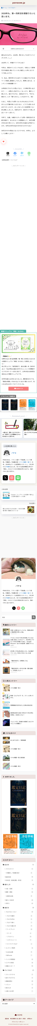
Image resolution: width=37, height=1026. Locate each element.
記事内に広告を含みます (17, 49)
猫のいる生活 (19, 900)
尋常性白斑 (19, 896)
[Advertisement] (18, 247)
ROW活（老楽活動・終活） (19, 880)
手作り (19, 903)
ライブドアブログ (19, 944)
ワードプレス (19, 929)
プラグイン (19, 937)
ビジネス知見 (19, 963)
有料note (19, 955)
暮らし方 (19, 884)
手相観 (8, 467)
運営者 (7, 1018)
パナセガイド (19, 869)
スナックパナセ (19, 974)
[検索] (34, 617)
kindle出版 (19, 952)
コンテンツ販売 (19, 948)
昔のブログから (19, 978)
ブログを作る (19, 919)
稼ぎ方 (19, 908)
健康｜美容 (19, 892)
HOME (19, 1015)
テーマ (19, 933)
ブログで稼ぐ (19, 922)
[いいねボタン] (3, 141)
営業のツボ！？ (19, 966)
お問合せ (29, 1018)
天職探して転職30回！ (19, 873)
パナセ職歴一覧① (24, 462)
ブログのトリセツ (19, 912)
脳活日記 (19, 877)
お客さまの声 (18, 991)
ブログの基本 (19, 916)
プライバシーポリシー (18, 1022)
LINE (18, 481)
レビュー (19, 984)
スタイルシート (19, 940)
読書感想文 (19, 981)
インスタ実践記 (19, 959)
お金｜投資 (19, 889)
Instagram (11, 481)
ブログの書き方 (19, 926)
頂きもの (19, 988)
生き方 (19, 865)
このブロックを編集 (30, 732)
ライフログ (13, 160)
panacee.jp (18, 2)
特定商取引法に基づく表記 (18, 1018)
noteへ (18, 388)
